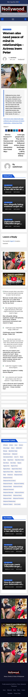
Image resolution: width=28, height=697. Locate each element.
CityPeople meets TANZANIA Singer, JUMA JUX (12, 223)
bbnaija (5, 451)
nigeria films (14, 465)
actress (21, 445)
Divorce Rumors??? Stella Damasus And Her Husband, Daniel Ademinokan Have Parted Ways (8, 143)
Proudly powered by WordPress (9, 684)
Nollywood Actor (18, 474)
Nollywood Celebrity (19, 483)
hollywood (14, 454)
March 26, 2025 (9, 587)
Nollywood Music (7, 495)
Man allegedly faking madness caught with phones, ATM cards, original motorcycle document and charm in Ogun (13, 319)
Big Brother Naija (13, 451)
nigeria (19, 462)
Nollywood (9, 690)
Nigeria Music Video (8, 471)
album (12, 448)
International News (8, 457)
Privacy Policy (17, 693)
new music (6, 462)
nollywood (10, 474)
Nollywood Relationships (9, 501)
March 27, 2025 (9, 551)
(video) (11, 445)
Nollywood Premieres (18, 498)
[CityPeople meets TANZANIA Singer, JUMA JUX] (13, 328)
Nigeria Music (6, 468)
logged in (12, 241)
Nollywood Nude (7, 498)
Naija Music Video (19, 459)
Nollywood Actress (7, 477)
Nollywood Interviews (8, 489)
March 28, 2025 (9, 533)
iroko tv (16, 457)
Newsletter (10, 693)
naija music (10, 459)
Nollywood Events (17, 486)
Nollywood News (7, 29)
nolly (4, 474)
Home (4, 690)
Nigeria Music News (17, 468)
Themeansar (14, 686)
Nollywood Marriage (8, 492)
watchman (13, 57)
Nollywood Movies (19, 492)
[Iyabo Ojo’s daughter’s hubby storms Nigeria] (13, 366)
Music (18, 690)
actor (16, 445)
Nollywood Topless (7, 504)
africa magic (6, 448)
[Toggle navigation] (13, 19)
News (14, 690)
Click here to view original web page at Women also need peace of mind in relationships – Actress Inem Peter (14, 121)
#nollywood (21, 59)
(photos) (5, 445)
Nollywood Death (7, 486)
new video (13, 462)
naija (4, 459)
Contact (23, 690)
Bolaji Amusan (6, 454)
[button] (22, 19)
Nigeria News (18, 471)
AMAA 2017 (19, 448)
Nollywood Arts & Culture (9, 480)
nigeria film (6, 465)
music (21, 457)
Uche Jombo (17, 504)
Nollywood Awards (7, 483)
